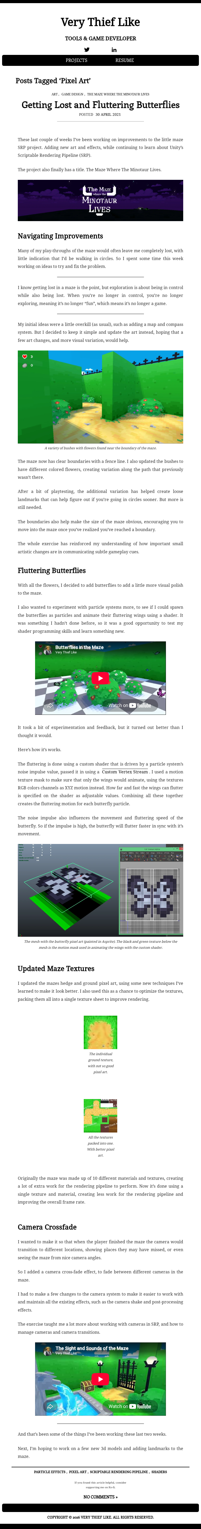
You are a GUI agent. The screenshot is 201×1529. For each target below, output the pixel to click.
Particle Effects (49, 1471)
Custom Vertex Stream (125, 772)
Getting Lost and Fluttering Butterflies (101, 104)
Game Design (72, 94)
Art (55, 94)
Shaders (159, 1471)
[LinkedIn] (114, 49)
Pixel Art (78, 1471)
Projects (76, 60)
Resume (124, 60)
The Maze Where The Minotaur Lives (118, 94)
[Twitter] (86, 49)
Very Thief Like (100, 21)
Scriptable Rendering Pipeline (119, 1471)
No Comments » (100, 1496)
